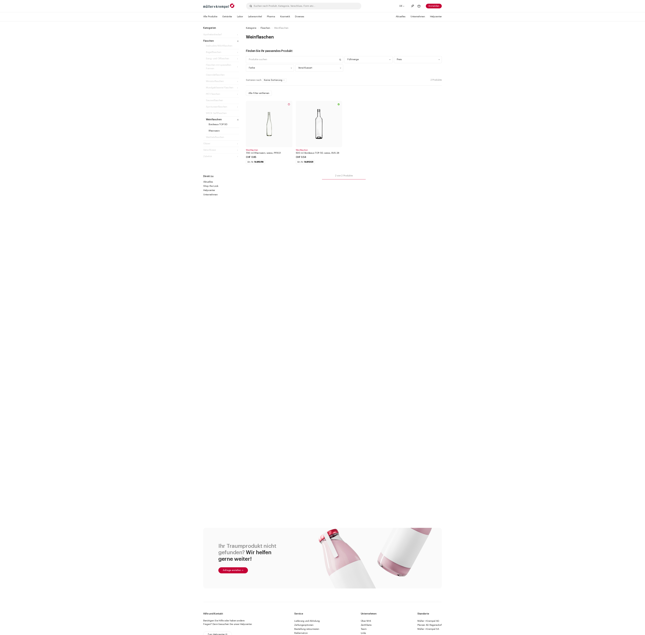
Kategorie (251, 28)
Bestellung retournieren (306, 629)
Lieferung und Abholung (307, 621)
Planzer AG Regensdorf (429, 625)
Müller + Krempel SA (428, 629)
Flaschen (265, 28)
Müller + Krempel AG (428, 621)
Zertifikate (366, 625)
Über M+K (366, 621)
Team (364, 629)
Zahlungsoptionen (303, 625)
